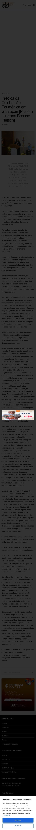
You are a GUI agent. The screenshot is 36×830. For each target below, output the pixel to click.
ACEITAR (18, 820)
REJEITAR (18, 826)
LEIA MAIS (6, 815)
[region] (18, 813)
